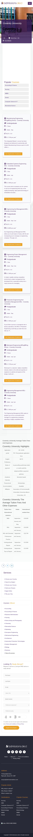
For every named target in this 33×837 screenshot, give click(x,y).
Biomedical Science (10, 105)
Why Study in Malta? (6, 791)
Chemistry (8, 623)
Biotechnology (5, 810)
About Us (12, 756)
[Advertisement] (16, 63)
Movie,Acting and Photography (13, 620)
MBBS (6, 93)
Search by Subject (10, 582)
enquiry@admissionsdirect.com (9, 779)
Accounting (8, 608)
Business (7, 650)
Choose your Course (10, 585)
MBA (2, 803)
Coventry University (12, 23)
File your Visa (9, 594)
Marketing (8, 629)
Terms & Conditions (23, 756)
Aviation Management (11, 644)
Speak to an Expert (11, 727)
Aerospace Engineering (11, 632)
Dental (7, 97)
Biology (7, 647)
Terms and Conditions (11, 724)
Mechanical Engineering (11, 635)
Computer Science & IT (11, 101)
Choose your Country (11, 579)
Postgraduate (11, 168)
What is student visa (6, 793)
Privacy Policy (21, 724)
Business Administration (11, 614)
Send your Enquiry (10, 588)
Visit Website (8, 40)
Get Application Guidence (13, 153)
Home (6, 756)
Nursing (7, 89)
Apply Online (8, 591)
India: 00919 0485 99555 (9, 823)
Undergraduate (11, 123)
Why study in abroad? (7, 788)
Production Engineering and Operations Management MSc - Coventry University (16, 302)
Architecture (8, 638)
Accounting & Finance (11, 85)
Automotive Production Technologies (15, 641)
